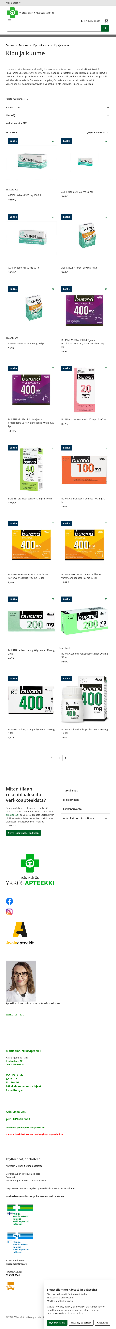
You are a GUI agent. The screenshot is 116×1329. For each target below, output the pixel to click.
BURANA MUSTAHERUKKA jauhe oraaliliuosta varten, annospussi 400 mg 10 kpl (84, 343)
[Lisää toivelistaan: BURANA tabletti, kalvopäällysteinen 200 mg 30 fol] (106, 599)
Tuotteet (23, 45)
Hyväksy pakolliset (81, 1322)
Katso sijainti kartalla (17, 1057)
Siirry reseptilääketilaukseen (23, 832)
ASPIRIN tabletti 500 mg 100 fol (24, 195)
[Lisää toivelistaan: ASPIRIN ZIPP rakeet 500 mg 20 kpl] (53, 289)
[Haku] (105, 28)
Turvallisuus (70, 790)
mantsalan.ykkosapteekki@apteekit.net (25, 1127)
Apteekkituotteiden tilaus (78, 818)
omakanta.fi (12, 814)
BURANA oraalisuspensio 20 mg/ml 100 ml (83, 419)
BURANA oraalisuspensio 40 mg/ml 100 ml (30, 498)
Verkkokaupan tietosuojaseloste (23, 1173)
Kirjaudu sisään (92, 20)
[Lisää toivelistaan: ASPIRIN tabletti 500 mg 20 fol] (106, 141)
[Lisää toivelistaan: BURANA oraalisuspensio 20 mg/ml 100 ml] (106, 368)
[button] (58, 99)
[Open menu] (9, 21)
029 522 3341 (13, 1275)
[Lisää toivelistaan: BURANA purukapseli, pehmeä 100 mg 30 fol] (106, 447)
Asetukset (102, 1322)
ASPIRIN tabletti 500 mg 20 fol (77, 191)
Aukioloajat (12, 2)
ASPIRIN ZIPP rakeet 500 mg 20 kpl (26, 343)
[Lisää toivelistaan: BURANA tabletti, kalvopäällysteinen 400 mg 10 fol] (53, 678)
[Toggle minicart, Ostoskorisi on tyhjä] (106, 20)
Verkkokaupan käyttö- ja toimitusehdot (26, 1180)
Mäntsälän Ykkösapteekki (36, 13)
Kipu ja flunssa (41, 45)
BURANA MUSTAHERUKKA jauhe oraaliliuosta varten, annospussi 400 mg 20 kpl (31, 423)
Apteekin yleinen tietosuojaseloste (24, 1165)
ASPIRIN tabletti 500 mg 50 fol (23, 267)
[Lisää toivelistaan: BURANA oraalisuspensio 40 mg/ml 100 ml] (53, 447)
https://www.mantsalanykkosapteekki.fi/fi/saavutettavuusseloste (40, 1188)
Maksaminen (71, 799)
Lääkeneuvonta (72, 809)
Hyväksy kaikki (57, 1322)
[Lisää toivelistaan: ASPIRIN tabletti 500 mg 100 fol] (53, 141)
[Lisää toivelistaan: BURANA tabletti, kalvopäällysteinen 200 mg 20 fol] (53, 599)
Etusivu (10, 45)
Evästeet (10, 1177)
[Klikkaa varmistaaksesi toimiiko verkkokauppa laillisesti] (58, 1214)
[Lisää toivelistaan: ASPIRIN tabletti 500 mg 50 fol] (53, 217)
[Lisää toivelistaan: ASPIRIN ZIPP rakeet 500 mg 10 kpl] (106, 217)
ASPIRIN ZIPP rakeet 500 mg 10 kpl (79, 267)
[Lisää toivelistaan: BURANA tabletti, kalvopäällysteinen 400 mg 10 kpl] (106, 678)
